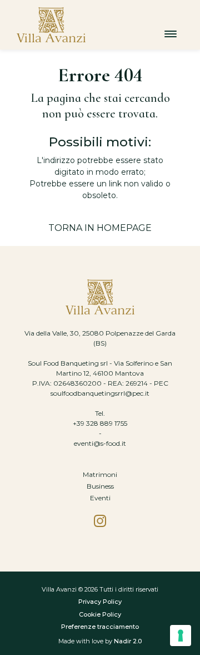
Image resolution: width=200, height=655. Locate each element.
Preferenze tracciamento (100, 627)
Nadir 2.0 (128, 641)
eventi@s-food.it (100, 443)
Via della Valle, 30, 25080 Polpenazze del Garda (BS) (100, 338)
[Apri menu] (171, 33)
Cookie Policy (100, 614)
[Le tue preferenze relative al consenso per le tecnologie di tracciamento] (180, 635)
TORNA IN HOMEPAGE (100, 228)
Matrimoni (100, 474)
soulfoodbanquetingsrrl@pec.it (100, 393)
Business (100, 486)
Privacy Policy (100, 601)
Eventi (100, 498)
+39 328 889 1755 (100, 423)
